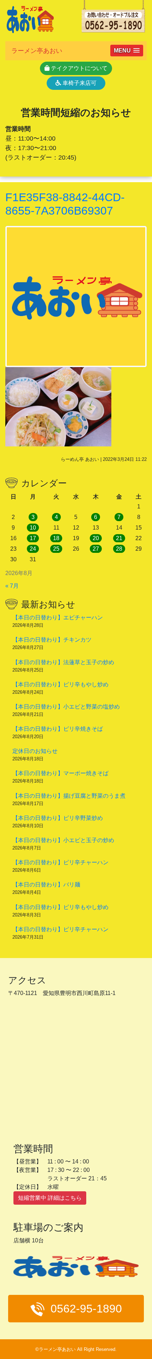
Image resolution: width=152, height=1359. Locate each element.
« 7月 (12, 586)
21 (119, 538)
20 (96, 538)
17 (33, 538)
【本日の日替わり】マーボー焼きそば (60, 773)
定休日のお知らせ (35, 751)
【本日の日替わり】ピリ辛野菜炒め (57, 818)
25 (56, 549)
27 (96, 549)
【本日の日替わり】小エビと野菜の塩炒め (66, 707)
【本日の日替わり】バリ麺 (46, 885)
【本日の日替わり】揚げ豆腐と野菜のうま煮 (68, 796)
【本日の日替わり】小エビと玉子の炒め (63, 840)
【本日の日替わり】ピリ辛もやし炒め (60, 684)
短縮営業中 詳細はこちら (50, 1198)
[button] (126, 50)
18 (56, 538)
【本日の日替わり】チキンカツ (52, 640)
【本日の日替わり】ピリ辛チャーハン (60, 862)
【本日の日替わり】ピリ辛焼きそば (57, 729)
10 (33, 528)
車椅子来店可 (79, 83)
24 (33, 549)
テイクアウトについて (78, 68)
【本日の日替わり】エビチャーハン (57, 617)
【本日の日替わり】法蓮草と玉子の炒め (63, 662)
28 (119, 549)
